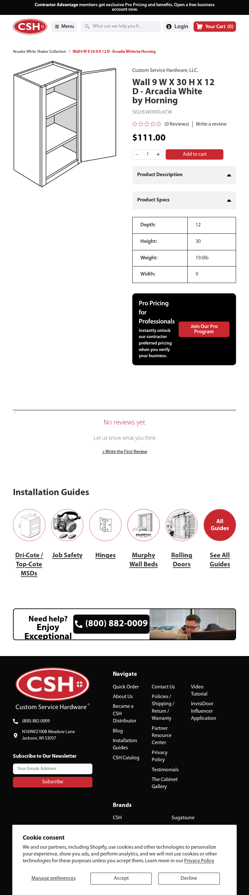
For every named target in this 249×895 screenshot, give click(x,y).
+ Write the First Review (124, 451)
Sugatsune (183, 818)
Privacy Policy (199, 861)
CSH (117, 818)
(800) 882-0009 (36, 721)
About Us (123, 696)
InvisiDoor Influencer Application (203, 711)
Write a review (211, 124)
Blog (118, 730)
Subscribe (52, 781)
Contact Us (163, 686)
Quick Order (126, 686)
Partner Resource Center (162, 735)
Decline (189, 878)
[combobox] (113, 26)
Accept (121, 878)
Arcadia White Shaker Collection (39, 52)
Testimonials (165, 769)
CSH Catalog (126, 757)
